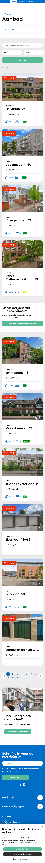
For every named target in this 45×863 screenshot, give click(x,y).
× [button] (42, 826)
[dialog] (22, 843)
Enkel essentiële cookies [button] (22, 854)
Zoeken (22, 60)
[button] (22, 859)
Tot (27, 52)
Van (6, 52)
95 (18, 678)
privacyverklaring (9, 771)
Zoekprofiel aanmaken (18, 731)
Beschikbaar (10, 29)
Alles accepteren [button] (22, 849)
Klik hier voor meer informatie (22, 323)
